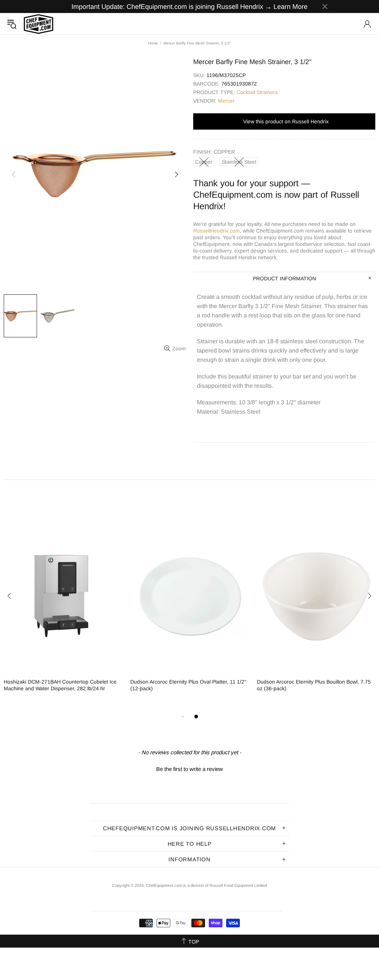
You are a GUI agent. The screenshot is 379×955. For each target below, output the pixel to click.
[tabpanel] (63, 612)
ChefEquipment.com (38, 23)
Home (153, 43)
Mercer (226, 101)
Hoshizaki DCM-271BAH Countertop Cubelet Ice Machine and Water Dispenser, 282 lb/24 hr (60, 685)
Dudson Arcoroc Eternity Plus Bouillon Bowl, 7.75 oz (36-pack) (314, 685)
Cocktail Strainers (257, 92)
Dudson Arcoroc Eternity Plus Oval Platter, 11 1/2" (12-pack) (188, 685)
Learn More (291, 6)
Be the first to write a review (189, 769)
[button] (189, 768)
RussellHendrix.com (216, 231)
